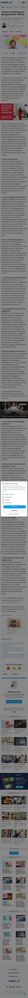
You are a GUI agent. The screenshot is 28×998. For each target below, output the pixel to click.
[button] (14, 514)
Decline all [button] (14, 510)
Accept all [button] (14, 506)
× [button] (24, 483)
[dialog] (14, 499)
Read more (4, 491)
